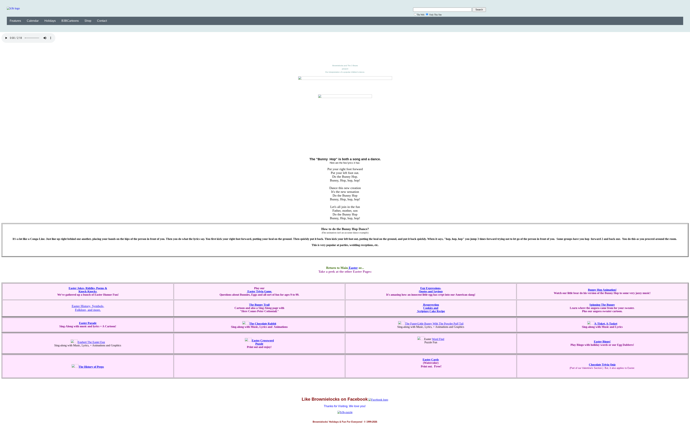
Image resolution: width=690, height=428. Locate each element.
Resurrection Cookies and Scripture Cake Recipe (431, 308)
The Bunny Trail (259, 304)
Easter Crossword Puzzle (263, 342)
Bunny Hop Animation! (602, 289)
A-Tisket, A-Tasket (605, 323)
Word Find (438, 339)
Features (15, 20)
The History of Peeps (91, 366)
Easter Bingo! (602, 341)
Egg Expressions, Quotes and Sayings (431, 290)
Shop (87, 20)
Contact (102, 20)
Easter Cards (431, 359)
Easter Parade (87, 323)
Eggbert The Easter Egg (91, 342)
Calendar (33, 20)
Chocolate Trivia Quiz (602, 364)
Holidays (50, 20)
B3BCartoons (70, 20)
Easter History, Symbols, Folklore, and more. (88, 308)
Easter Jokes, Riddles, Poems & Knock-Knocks (88, 290)
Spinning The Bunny (602, 304)
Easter (353, 268)
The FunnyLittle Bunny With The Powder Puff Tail (434, 323)
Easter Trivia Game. (259, 291)
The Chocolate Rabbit (262, 323)
